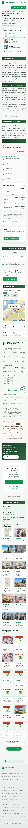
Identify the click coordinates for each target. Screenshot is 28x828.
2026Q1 (23, 392)
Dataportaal (15, 776)
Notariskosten (15, 790)
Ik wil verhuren (13, 810)
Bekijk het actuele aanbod (14, 482)
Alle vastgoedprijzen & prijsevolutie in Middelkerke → (13, 518)
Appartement (6, 356)
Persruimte (23, 813)
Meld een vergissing (20, 151)
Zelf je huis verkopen (6, 802)
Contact (13, 816)
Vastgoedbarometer (15, 770)
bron (10, 218)
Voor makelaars (5, 807)
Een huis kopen (5, 799)
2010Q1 (8, 392)
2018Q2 (16, 392)
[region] (14, 310)
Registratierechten (6, 790)
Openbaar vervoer (10, 298)
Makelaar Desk (12, 779)
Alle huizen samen (7, 371)
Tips (19, 810)
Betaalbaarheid (12, 773)
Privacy (18, 816)
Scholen (7, 295)
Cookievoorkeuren (13, 819)
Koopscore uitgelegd (6, 813)
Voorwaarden (5, 819)
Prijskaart (21, 776)
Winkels (15, 295)
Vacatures (4, 816)
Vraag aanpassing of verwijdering (9, 156)
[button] (14, 310)
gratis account (5, 264)
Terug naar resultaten (19, 7)
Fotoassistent (23, 785)
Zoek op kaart (5, 779)
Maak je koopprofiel (10, 279)
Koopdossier (4, 787)
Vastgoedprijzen (5, 770)
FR (21, 2)
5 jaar (17, 424)
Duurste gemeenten (6, 776)
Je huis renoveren (14, 799)
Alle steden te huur (16, 793)
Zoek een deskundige (6, 804)
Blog (18, 779)
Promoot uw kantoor (14, 807)
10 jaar (22, 424)
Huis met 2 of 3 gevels (6, 360)
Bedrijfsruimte (16, 804)
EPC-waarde (20, 773)
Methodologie (16, 813)
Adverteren (23, 807)
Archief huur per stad (17, 796)
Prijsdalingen (5, 773)
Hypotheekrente (5, 782)
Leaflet (15, 320)
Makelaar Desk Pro (13, 787)
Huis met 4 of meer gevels (7, 366)
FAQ (9, 816)
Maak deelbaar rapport (11, 238)
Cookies (23, 816)
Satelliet (10, 292)
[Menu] (25, 2)
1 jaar (9, 424)
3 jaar (13, 424)
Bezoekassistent (14, 785)
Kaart (5, 292)
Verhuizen (22, 790)
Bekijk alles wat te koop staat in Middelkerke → (13, 52)
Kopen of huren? (5, 785)
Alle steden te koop (6, 793)
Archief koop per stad (6, 796)
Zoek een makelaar (17, 802)
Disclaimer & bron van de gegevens (14, 761)
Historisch (17, 292)
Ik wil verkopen (5, 810)
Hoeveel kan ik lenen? (16, 782)
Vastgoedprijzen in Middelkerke (14, 487)
